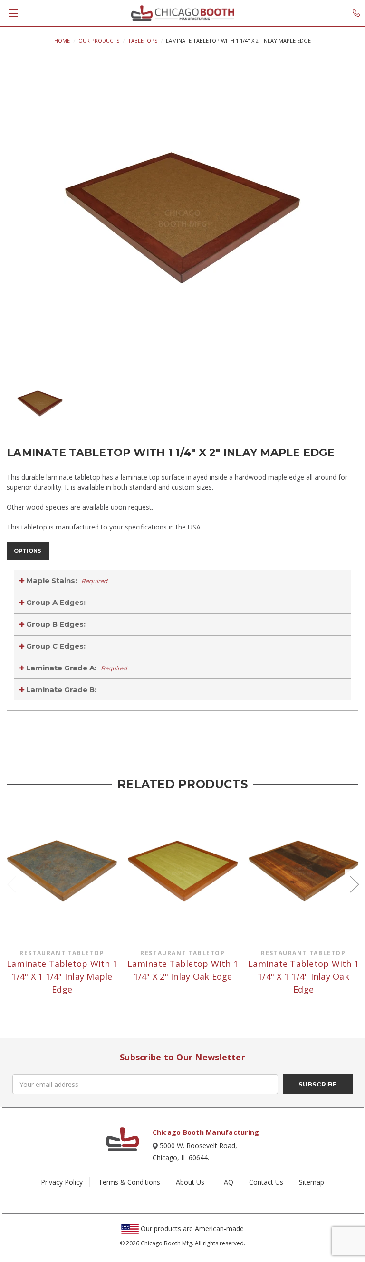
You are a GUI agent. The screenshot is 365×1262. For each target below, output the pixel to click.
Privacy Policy (62, 1182)
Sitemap (311, 1182)
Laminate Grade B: (60, 689)
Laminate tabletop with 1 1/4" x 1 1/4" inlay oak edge (303, 976)
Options (27, 550)
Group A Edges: (55, 602)
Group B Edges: (55, 624)
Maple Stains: (65, 580)
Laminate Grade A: (75, 667)
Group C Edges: (55, 645)
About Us (190, 1182)
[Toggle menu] (13, 13)
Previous (11, 883)
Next (354, 883)
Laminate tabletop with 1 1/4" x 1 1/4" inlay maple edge (62, 976)
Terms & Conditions (129, 1182)
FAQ (226, 1182)
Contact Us (266, 1182)
